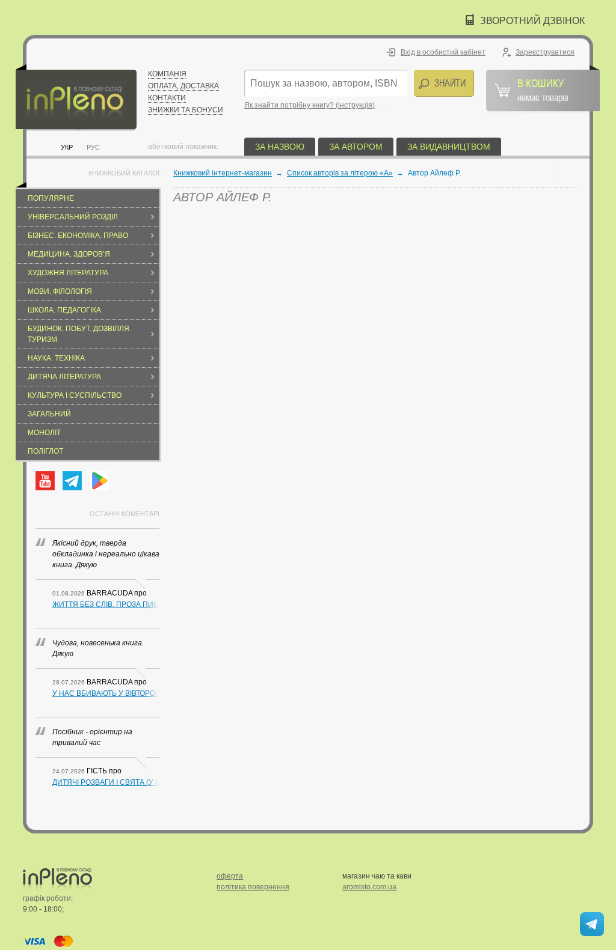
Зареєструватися (545, 52)
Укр (67, 147)
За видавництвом (448, 146)
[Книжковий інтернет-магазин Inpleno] (76, 97)
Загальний (49, 414)
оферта (230, 876)
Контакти (167, 98)
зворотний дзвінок (532, 21)
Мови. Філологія (60, 291)
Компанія (167, 74)
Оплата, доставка (183, 86)
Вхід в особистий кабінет (443, 52)
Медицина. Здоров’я (69, 254)
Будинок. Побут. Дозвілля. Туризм (79, 334)
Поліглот (45, 451)
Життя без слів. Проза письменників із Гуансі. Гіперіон (105, 604)
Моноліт (44, 432)
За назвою (279, 146)
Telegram (72, 480)
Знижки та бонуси (185, 110)
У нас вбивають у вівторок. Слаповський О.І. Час (105, 693)
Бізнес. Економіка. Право (78, 235)
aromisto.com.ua (369, 887)
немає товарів (542, 89)
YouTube (45, 480)
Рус (93, 147)
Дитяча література (64, 377)
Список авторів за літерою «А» (340, 173)
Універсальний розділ (73, 217)
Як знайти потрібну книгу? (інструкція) (309, 105)
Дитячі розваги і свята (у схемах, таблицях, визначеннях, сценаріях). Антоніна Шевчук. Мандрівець (105, 782)
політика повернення (253, 887)
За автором (356, 146)
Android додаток (99, 480)
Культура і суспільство (75, 395)
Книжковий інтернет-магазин (222, 173)
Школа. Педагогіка (64, 310)
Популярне (51, 198)
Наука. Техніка (56, 358)
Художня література (68, 273)
